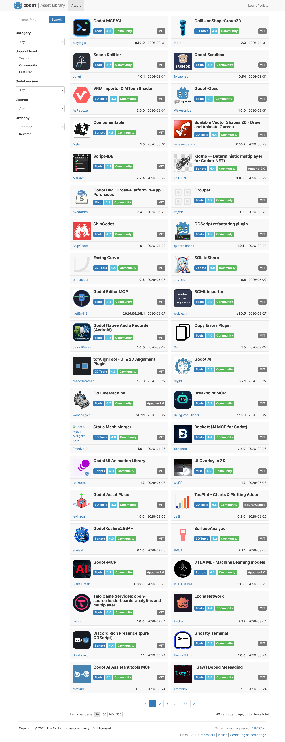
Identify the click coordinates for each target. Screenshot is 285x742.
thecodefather (83, 381)
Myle (76, 144)
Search (56, 19)
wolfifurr (180, 482)
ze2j (177, 516)
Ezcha (178, 621)
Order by (23, 118)
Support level (26, 51)
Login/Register (258, 5)
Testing (24, 58)
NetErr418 (80, 313)
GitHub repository (202, 735)
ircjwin (178, 212)
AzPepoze (80, 110)
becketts (180, 449)
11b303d (258, 728)
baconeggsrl (82, 279)
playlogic (79, 43)
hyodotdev (81, 212)
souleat (78, 550)
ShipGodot (80, 246)
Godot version (27, 81)
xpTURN (180, 178)
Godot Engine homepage (248, 735)
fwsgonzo (181, 76)
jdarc (177, 43)
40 (97, 714)
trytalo (77, 621)
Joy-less (180, 279)
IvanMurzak (81, 584)
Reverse (24, 134)
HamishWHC (183, 655)
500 (118, 714)
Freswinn (180, 689)
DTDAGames (183, 584)
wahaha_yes (81, 415)
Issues (222, 735)
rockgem (79, 482)
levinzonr (79, 516)
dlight (178, 381)
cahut (77, 76)
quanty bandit (184, 246)
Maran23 (79, 178)
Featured (25, 72)
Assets (76, 5)
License (22, 100)
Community (27, 65)
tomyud (78, 689)
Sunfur (178, 347)
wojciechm (181, 313)
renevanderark (184, 144)
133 (185, 703)
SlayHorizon (81, 655)
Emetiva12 (80, 449)
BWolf (178, 550)
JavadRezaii (82, 347)
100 (103, 714)
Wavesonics (182, 110)
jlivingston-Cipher (186, 415)
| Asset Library (51, 5)
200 (111, 714)
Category (23, 33)
